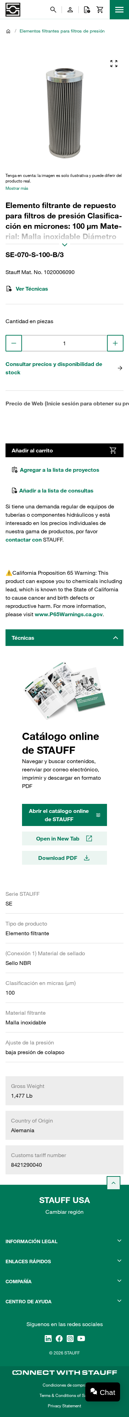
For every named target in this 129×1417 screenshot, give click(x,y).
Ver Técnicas (32, 288)
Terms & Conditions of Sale (65, 1395)
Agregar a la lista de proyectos (59, 469)
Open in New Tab (57, 838)
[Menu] (119, 9)
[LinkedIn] (48, 1338)
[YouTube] (81, 1338)
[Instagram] (70, 1338)
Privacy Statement (64, 1405)
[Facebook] (59, 1338)
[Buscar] (53, 10)
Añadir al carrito (32, 450)
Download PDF (57, 857)
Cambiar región (64, 1211)
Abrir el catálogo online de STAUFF (59, 815)
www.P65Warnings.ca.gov (69, 614)
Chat (107, 1392)
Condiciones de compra (64, 1385)
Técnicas (23, 637)
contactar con (24, 539)
